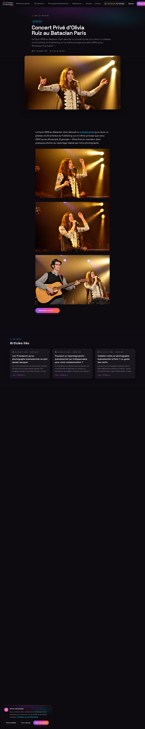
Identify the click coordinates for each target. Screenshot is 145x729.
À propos (89, 4)
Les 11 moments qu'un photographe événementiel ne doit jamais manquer (29, 359)
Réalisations (76, 4)
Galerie (131, 4)
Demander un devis (46, 310)
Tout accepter (41, 723)
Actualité (37, 21)
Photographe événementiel (58, 4)
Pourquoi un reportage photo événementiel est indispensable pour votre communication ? (71, 359)
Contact (98, 4)
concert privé (87, 132)
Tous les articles (41, 16)
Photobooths (39, 4)
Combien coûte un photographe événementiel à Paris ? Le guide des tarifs (114, 359)
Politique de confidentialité (27, 717)
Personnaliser (11, 723)
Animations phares (23, 4)
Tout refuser (25, 723)
